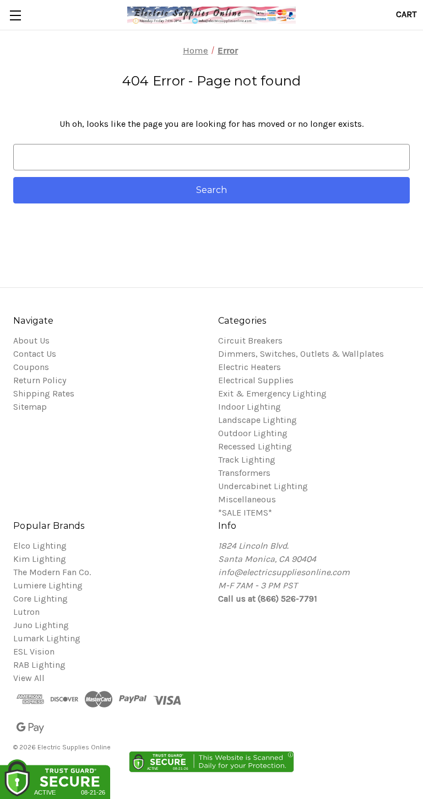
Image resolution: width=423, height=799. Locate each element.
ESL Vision (34, 651)
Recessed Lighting (255, 446)
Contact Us (34, 353)
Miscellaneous (247, 499)
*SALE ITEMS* (245, 512)
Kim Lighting (39, 559)
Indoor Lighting (249, 406)
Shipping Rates (43, 393)
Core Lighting (40, 598)
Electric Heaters (249, 367)
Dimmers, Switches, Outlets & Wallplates (301, 353)
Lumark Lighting (46, 638)
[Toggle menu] (15, 15)
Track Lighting (246, 459)
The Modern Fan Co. (52, 572)
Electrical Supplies (256, 380)
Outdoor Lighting (253, 433)
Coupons (31, 367)
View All (29, 678)
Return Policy (39, 380)
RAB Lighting (39, 664)
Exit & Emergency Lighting (272, 393)
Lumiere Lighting (48, 585)
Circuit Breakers (250, 340)
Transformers (244, 473)
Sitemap (30, 406)
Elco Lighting (40, 545)
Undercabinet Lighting (263, 486)
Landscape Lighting (257, 420)
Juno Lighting (41, 625)
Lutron (26, 612)
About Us (31, 340)
